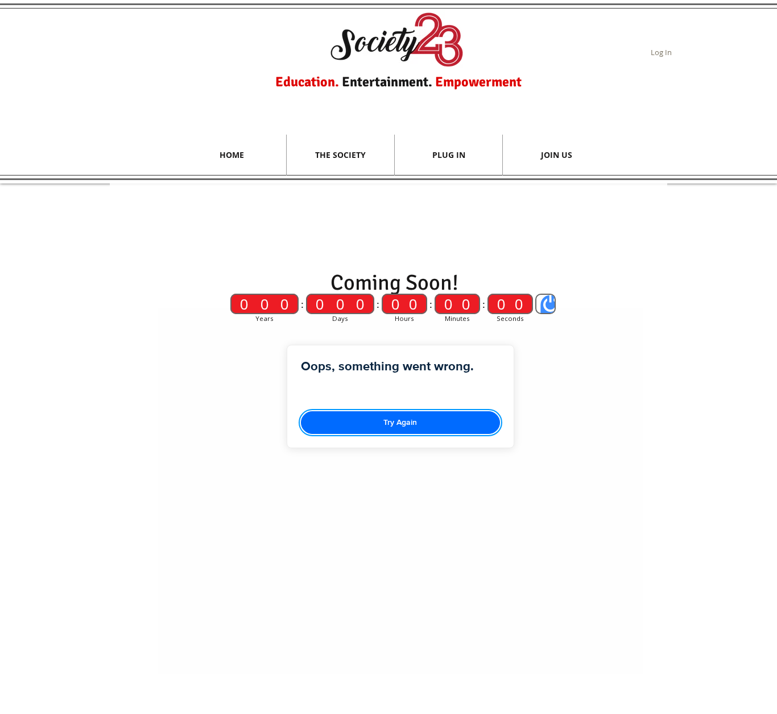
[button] (340, 155)
